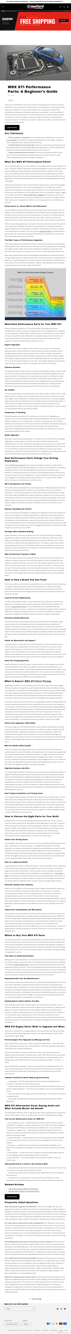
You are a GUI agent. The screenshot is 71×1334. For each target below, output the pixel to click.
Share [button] (11, 100)
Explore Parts (12, 127)
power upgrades (11, 140)
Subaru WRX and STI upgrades (34, 195)
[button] (3, 7)
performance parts (17, 465)
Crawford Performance (18, 606)
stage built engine (45, 231)
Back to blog (36, 1299)
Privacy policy (36, 1330)
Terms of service (54, 1330)
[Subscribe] (33, 1309)
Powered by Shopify (27, 1330)
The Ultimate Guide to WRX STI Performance (23, 1189)
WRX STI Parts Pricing (38, 681)
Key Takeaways (14, 133)
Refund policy (45, 1330)
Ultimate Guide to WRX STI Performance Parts (23, 1191)
